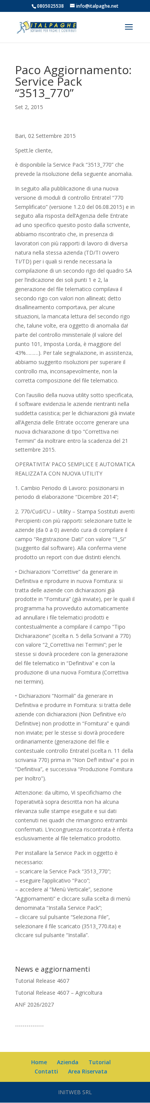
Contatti (46, 1071)
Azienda (67, 1062)
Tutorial (99, 1062)
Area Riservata (87, 1071)
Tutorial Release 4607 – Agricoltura (58, 992)
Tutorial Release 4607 (42, 980)
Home (39, 1062)
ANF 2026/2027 (34, 1004)
